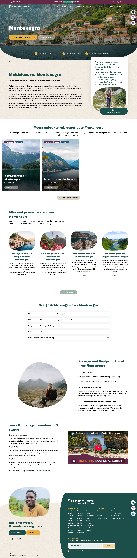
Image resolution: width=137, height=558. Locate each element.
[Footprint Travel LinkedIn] (20, 539)
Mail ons (31, 532)
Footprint (12, 62)
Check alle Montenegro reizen (68, 198)
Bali (87, 511)
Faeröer (70, 516)
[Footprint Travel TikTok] (17, 539)
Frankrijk (79, 516)
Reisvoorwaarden (102, 518)
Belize (70, 513)
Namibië (79, 525)
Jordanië (79, 521)
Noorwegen (90, 525)
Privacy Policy (86, 551)
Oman (69, 528)
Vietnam (70, 533)
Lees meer (21, 279)
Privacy (99, 513)
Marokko (80, 523)
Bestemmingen (62, 6)
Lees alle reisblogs (68, 292)
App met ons (15, 532)
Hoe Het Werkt (115, 6)
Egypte (88, 513)
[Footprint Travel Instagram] (13, 539)
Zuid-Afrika (80, 533)
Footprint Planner (40, 471)
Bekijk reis (9, 187)
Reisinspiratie (101, 6)
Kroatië (88, 521)
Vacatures (100, 511)
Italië (87, 518)
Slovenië (70, 530)
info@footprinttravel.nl (118, 518)
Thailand (88, 530)
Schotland (89, 528)
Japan (70, 521)
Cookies (99, 516)
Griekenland (90, 516)
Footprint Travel (82, 6)
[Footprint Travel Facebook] (10, 539)
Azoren (79, 511)
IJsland (79, 518)
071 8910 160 (115, 516)
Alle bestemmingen (46, 37)
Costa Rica (80, 513)
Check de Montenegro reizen (21, 37)
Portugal (79, 528)
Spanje (79, 530)
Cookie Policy (12, 555)
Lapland (70, 523)
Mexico (88, 523)
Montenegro (72, 525)
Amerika (70, 511)
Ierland (70, 518)
